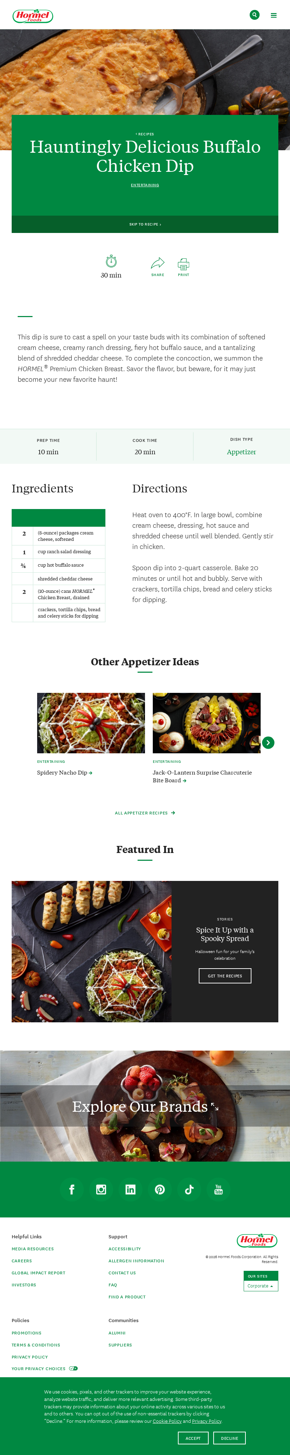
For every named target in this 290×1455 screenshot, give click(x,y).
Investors (24, 1284)
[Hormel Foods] (33, 16)
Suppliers (120, 1344)
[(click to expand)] (273, 16)
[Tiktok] (189, 1190)
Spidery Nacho (63, 772)
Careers (22, 1260)
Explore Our (141, 1106)
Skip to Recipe (144, 224)
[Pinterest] (160, 1190)
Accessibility (125, 1248)
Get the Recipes (225, 975)
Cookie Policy (167, 1421)
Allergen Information (136, 1260)
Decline (229, 1437)
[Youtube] (219, 1190)
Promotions (27, 1332)
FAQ (113, 1284)
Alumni (117, 1332)
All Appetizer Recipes (142, 812)
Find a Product (127, 1296)
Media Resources (33, 1248)
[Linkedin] (130, 1190)
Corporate (258, 1285)
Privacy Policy (30, 1356)
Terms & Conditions (36, 1344)
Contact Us (122, 1272)
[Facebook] (72, 1190)
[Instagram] (101, 1190)
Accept (193, 1437)
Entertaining (145, 185)
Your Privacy (39, 1368)
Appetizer (241, 451)
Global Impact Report (38, 1272)
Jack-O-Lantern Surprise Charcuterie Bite (202, 776)
